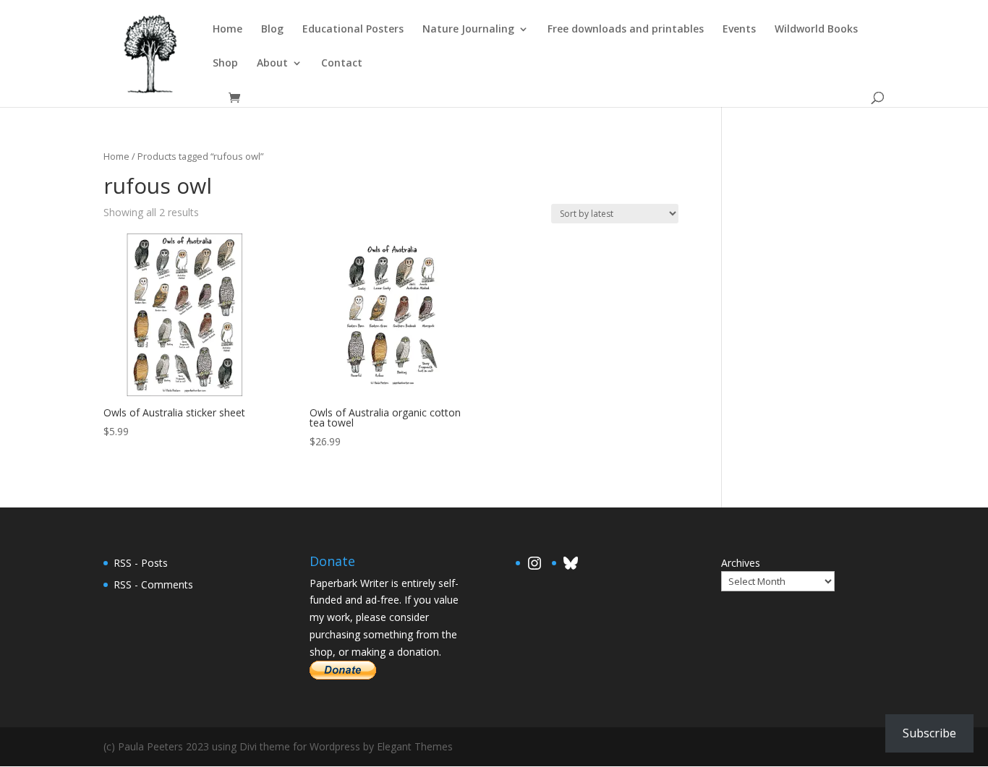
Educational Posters (353, 29)
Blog (272, 29)
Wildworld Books (816, 29)
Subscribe (929, 733)
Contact (341, 63)
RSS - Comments (153, 584)
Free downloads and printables (626, 29)
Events (739, 29)
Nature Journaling (468, 29)
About (272, 63)
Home (227, 29)
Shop (225, 63)
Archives (740, 563)
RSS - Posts (141, 563)
